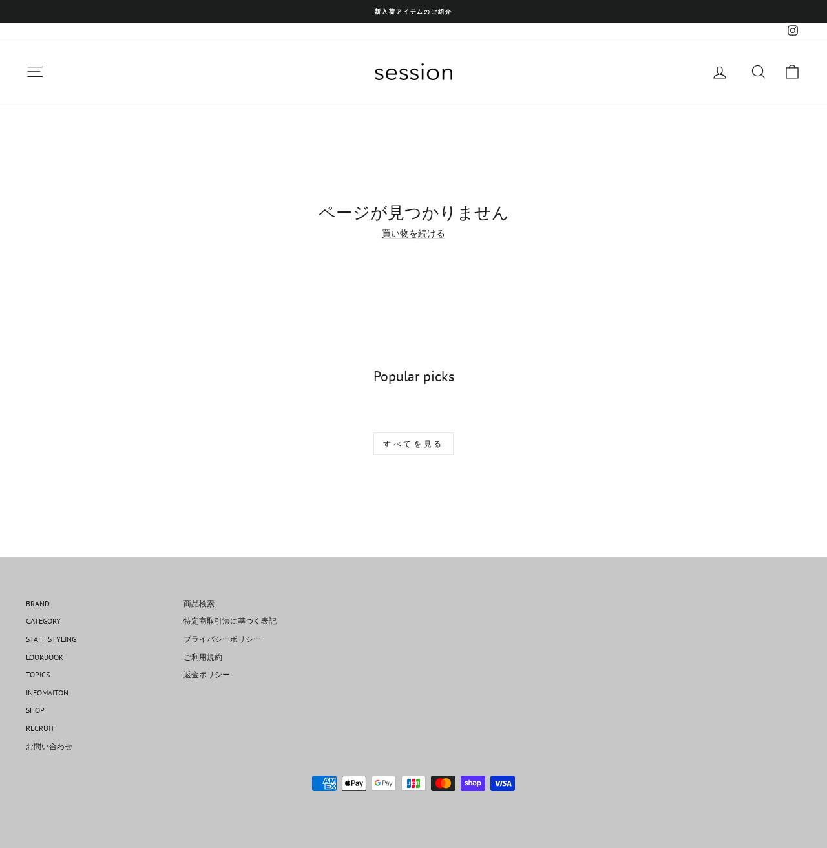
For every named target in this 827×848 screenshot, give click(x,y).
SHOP (35, 710)
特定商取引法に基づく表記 (230, 621)
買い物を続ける (413, 233)
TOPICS (38, 674)
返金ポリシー (206, 674)
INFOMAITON (47, 692)
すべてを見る (413, 444)
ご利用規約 (202, 657)
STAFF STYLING (51, 639)
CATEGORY (43, 621)
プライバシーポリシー (222, 639)
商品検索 (199, 603)
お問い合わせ (49, 746)
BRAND (38, 603)
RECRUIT (40, 728)
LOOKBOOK (44, 657)
